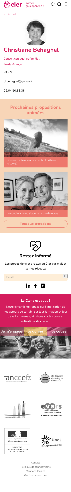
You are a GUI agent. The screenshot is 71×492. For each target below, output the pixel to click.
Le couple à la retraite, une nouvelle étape (32, 213)
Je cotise (59, 331)
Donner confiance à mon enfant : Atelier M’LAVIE (31, 162)
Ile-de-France (13, 64)
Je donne (35, 331)
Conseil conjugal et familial (22, 59)
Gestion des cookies (35, 475)
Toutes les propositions (35, 224)
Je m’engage (11, 331)
